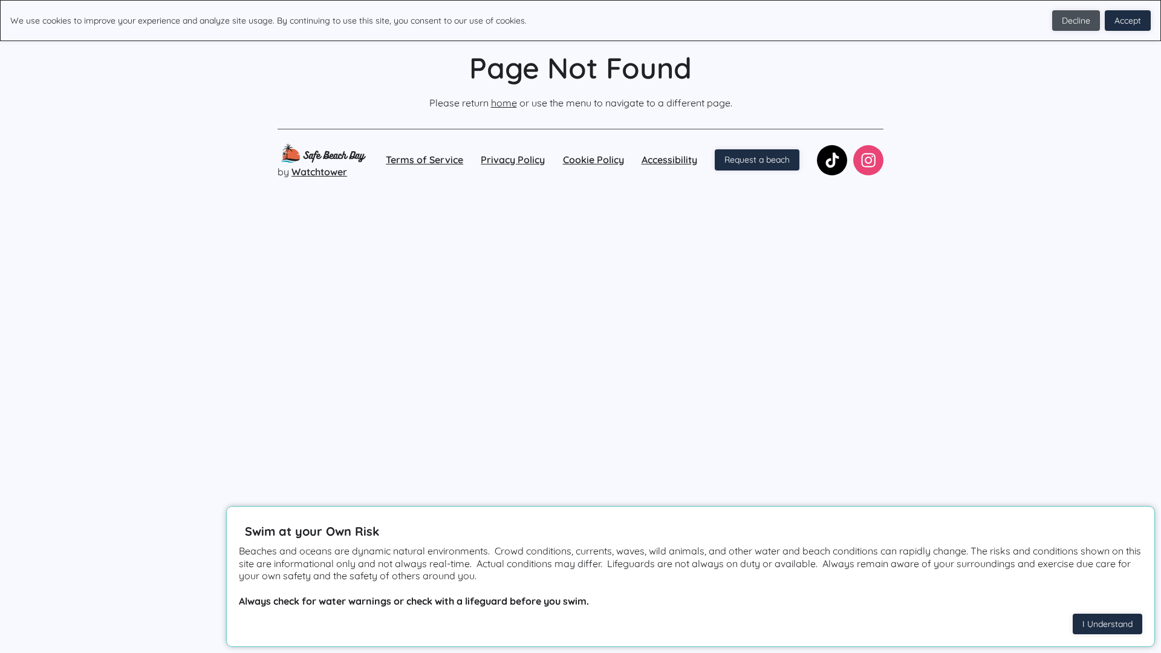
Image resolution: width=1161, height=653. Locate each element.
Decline (1076, 20)
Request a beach (757, 159)
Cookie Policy (593, 160)
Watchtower (319, 172)
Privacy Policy (513, 160)
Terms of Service (424, 160)
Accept (1127, 20)
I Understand (1107, 624)
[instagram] (868, 160)
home (504, 103)
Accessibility (669, 160)
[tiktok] (832, 160)
